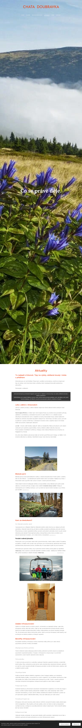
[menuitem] (23, 15)
